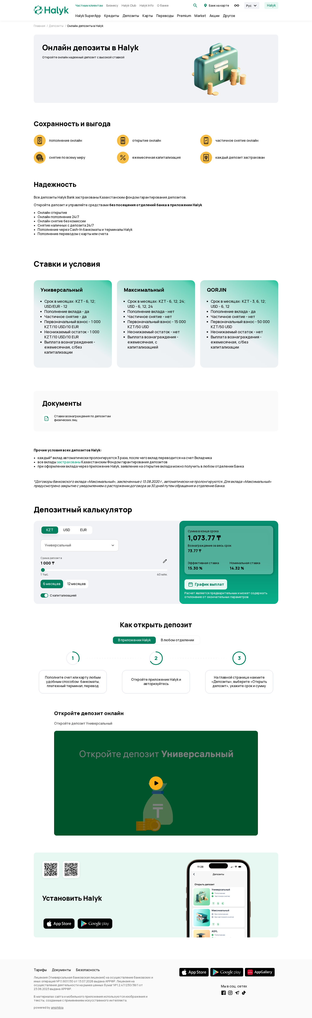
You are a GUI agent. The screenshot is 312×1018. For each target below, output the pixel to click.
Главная (40, 26)
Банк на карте (219, 5)
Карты (147, 16)
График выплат (209, 584)
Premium (184, 16)
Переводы (165, 16)
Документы (61, 970)
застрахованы (69, 462)
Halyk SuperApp (88, 16)
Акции (214, 16)
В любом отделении (177, 640)
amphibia (57, 1008)
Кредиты (111, 16)
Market (200, 16)
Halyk (271, 5)
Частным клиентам (89, 5)
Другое (229, 16)
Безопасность (88, 970)
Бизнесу (112, 5)
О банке (163, 5)
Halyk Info (147, 5)
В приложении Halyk (134, 640)
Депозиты (130, 16)
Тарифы (40, 970)
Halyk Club (129, 5)
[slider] (43, 570)
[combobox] (80, 545)
